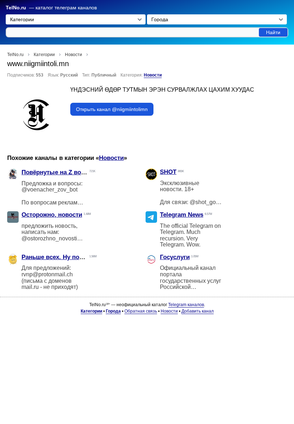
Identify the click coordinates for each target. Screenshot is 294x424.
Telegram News (181, 214)
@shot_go (203, 202)
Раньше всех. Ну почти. (56, 257)
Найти (273, 32)
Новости (153, 75)
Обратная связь (140, 311)
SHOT (168, 172)
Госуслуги (175, 257)
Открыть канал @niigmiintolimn (112, 109)
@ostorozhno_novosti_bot (55, 238)
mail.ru (30, 287)
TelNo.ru (16, 7)
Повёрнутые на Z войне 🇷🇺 (61, 172)
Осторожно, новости (52, 214)
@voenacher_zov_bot (49, 189)
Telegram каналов (186, 304)
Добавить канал (197, 311)
